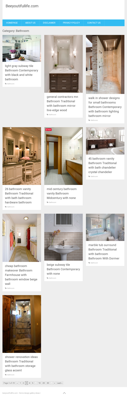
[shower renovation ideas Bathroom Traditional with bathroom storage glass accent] (21, 324)
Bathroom (10, 84)
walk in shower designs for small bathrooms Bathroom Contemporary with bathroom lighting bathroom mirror (105, 107)
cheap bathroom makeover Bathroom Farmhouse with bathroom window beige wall (21, 275)
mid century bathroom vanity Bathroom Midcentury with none (62, 193)
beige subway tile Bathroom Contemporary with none (63, 269)
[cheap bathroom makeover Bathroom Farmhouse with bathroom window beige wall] (21, 238)
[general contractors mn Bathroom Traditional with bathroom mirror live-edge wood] (63, 64)
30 (48, 383)
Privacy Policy (71, 22)
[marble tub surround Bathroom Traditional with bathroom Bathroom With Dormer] (105, 227)
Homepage (12, 22)
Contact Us (94, 22)
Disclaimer (49, 22)
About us (30, 22)
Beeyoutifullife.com (22, 6)
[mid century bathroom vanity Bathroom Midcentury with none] (63, 156)
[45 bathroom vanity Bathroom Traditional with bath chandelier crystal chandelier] (105, 140)
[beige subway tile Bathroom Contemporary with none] (63, 237)
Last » (59, 383)
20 (44, 383)
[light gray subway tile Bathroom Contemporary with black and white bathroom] (21, 48)
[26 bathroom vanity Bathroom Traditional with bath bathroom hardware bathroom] (21, 156)
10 (39, 383)
